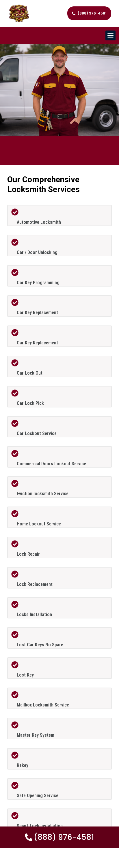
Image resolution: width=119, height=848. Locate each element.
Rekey (22, 765)
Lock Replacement (35, 584)
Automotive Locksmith (39, 222)
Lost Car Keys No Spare (40, 644)
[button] (110, 36)
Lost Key (25, 675)
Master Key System (35, 735)
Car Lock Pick (30, 403)
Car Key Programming (38, 282)
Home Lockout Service (39, 524)
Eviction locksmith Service (42, 493)
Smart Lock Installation (40, 826)
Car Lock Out (29, 373)
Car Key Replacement (37, 312)
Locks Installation (34, 614)
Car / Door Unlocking (37, 252)
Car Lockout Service (37, 433)
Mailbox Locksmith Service (43, 705)
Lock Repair (28, 554)
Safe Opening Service (37, 795)
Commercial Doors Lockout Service (51, 463)
